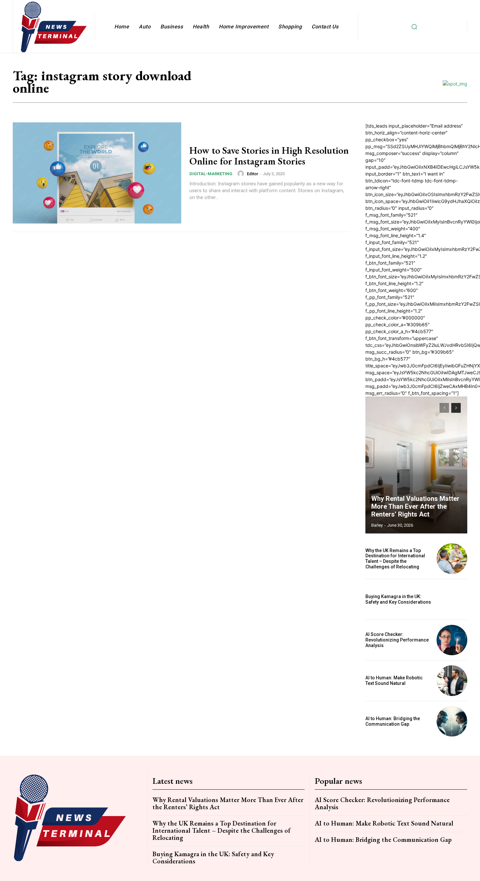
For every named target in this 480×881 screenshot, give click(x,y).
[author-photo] (241, 173)
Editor (252, 173)
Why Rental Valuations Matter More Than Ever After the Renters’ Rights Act (415, 506)
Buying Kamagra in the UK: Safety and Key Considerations (398, 599)
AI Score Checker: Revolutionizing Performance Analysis (397, 640)
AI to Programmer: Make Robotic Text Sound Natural (394, 680)
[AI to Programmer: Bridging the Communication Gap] (452, 721)
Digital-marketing (210, 173)
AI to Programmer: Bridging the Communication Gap (392, 721)
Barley (377, 525)
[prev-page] (444, 408)
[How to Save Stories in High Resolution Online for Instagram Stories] (97, 173)
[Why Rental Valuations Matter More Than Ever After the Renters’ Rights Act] (416, 464)
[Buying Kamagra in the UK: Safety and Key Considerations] (452, 599)
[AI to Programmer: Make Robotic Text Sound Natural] (452, 680)
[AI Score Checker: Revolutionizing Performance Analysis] (452, 640)
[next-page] (456, 408)
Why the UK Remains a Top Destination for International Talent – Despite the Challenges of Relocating (395, 558)
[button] (414, 26)
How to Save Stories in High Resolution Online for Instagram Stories (269, 155)
